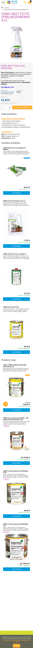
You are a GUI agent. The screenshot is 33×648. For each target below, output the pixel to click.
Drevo (7, 8)
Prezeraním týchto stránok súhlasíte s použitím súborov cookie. (16, 640)
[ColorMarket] (14, 2)
